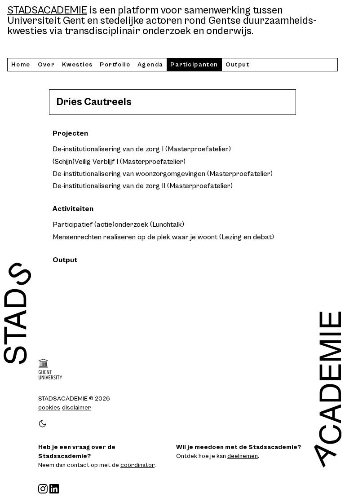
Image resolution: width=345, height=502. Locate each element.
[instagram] (43, 488)
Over (46, 64)
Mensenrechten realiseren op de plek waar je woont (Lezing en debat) (163, 237)
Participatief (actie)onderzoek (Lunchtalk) (118, 224)
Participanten (194, 64)
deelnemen (242, 456)
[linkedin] (54, 488)
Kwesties (77, 64)
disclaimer (76, 407)
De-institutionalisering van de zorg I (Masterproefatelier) (142, 149)
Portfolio (115, 64)
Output (237, 64)
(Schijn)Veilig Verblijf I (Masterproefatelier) (119, 162)
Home (21, 64)
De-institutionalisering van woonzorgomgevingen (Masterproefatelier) (163, 174)
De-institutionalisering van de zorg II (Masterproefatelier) (143, 186)
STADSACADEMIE (47, 10)
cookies (49, 407)
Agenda (150, 64)
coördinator (137, 465)
